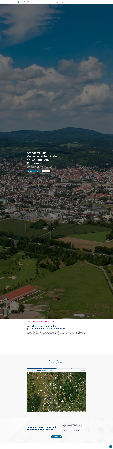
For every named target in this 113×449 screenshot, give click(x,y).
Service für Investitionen (56, 436)
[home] (23, 2)
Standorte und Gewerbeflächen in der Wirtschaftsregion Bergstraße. (43, 321)
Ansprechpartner (46, 171)
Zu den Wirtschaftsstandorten (33, 171)
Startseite (28, 321)
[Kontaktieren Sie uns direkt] (110, 446)
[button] (49, 2)
